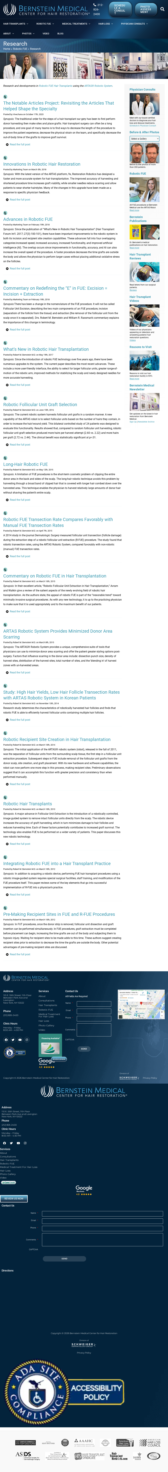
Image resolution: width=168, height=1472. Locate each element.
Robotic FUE (46, 1009)
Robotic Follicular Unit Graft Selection (40, 404)
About (42, 996)
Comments (71, 1030)
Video (42, 1030)
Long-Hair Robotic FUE (25, 464)
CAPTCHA (69, 1040)
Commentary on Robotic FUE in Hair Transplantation (54, 576)
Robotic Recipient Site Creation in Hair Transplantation (57, 739)
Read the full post (20, 144)
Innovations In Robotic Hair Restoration (41, 164)
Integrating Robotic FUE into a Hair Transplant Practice (57, 863)
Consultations (46, 1000)
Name (69, 1003)
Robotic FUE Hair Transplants (55, 85)
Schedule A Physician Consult (143, 126)
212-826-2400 (98, 9)
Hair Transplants (48, 1005)
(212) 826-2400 (10, 1015)
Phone (69, 1018)
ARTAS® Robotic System (98, 85)
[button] (162, 9)
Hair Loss (44, 1021)
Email (69, 1010)
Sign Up (133, 422)
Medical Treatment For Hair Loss (49, 1015)
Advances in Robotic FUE (28, 219)
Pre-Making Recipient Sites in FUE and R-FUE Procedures (59, 914)
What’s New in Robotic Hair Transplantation (46, 349)
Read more (134, 210)
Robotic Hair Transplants (27, 803)
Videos (133, 340)
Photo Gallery (46, 1025)
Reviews (133, 290)
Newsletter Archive (146, 422)
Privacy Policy (150, 1078)
